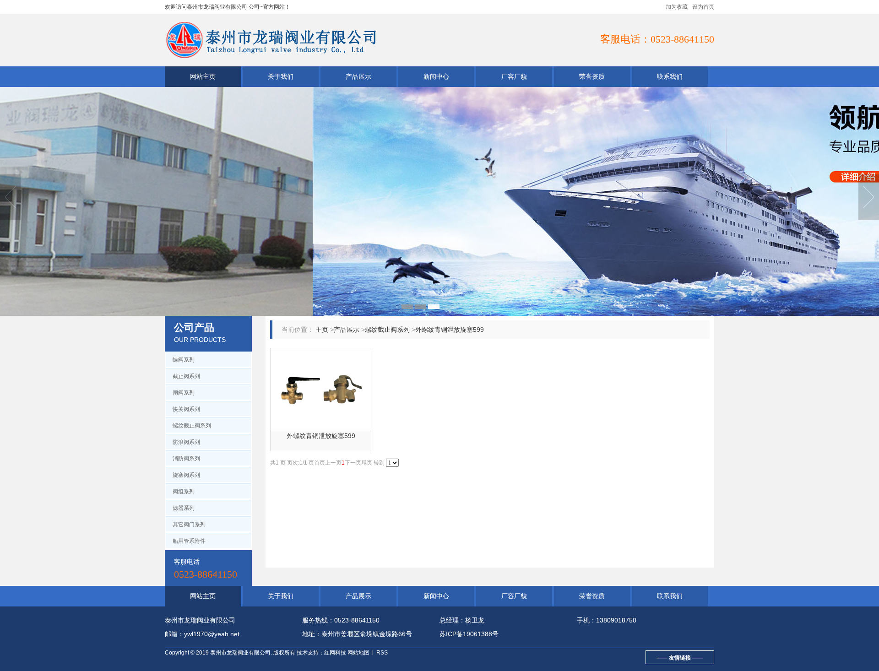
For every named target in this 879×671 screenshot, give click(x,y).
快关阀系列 (186, 409)
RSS (381, 652)
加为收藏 (677, 7)
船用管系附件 (189, 541)
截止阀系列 (186, 376)
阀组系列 (184, 491)
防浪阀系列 (186, 442)
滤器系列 (184, 508)
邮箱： (174, 634)
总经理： (452, 620)
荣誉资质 (592, 76)
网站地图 (358, 652)
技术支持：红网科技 (321, 652)
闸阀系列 (184, 393)
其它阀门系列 (189, 524)
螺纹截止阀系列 (192, 425)
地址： (311, 634)
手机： (586, 620)
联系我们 (670, 76)
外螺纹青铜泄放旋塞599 (449, 329)
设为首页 (703, 7)
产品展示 (358, 76)
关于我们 (280, 76)
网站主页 (203, 76)
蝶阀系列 (184, 360)
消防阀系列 (186, 458)
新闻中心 (436, 76)
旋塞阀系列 (186, 475)
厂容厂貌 (514, 76)
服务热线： (318, 620)
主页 (321, 329)
